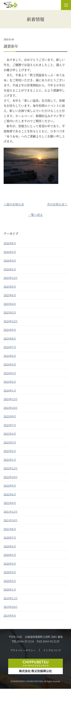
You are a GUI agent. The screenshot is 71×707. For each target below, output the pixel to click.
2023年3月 (10, 442)
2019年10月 (10, 607)
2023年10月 (10, 408)
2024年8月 (10, 338)
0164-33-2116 (26, 641)
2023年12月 (10, 399)
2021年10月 (10, 520)
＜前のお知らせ (14, 204)
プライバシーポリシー (23, 650)
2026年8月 (10, 243)
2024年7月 (10, 347)
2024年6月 (10, 356)
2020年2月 (10, 581)
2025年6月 (10, 295)
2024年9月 (10, 330)
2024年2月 (10, 381)
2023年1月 (10, 459)
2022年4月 (10, 503)
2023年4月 (10, 433)
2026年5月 (10, 252)
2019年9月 (10, 615)
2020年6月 (10, 546)
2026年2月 (10, 269)
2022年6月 (10, 494)
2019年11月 (10, 598)
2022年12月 (10, 468)
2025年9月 (10, 286)
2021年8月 (10, 529)
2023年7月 (10, 425)
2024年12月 (10, 321)
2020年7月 (10, 537)
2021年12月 (10, 511)
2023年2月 (10, 451)
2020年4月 (10, 563)
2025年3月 (10, 312)
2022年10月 (10, 477)
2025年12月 (10, 278)
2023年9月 (10, 416)
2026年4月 (10, 260)
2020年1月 (10, 589)
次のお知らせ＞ (57, 204)
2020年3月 (10, 572)
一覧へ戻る (35, 215)
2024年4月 (10, 364)
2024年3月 (10, 373)
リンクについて (52, 650)
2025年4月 (10, 304)
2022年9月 (10, 485)
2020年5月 (10, 555)
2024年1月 (10, 390)
